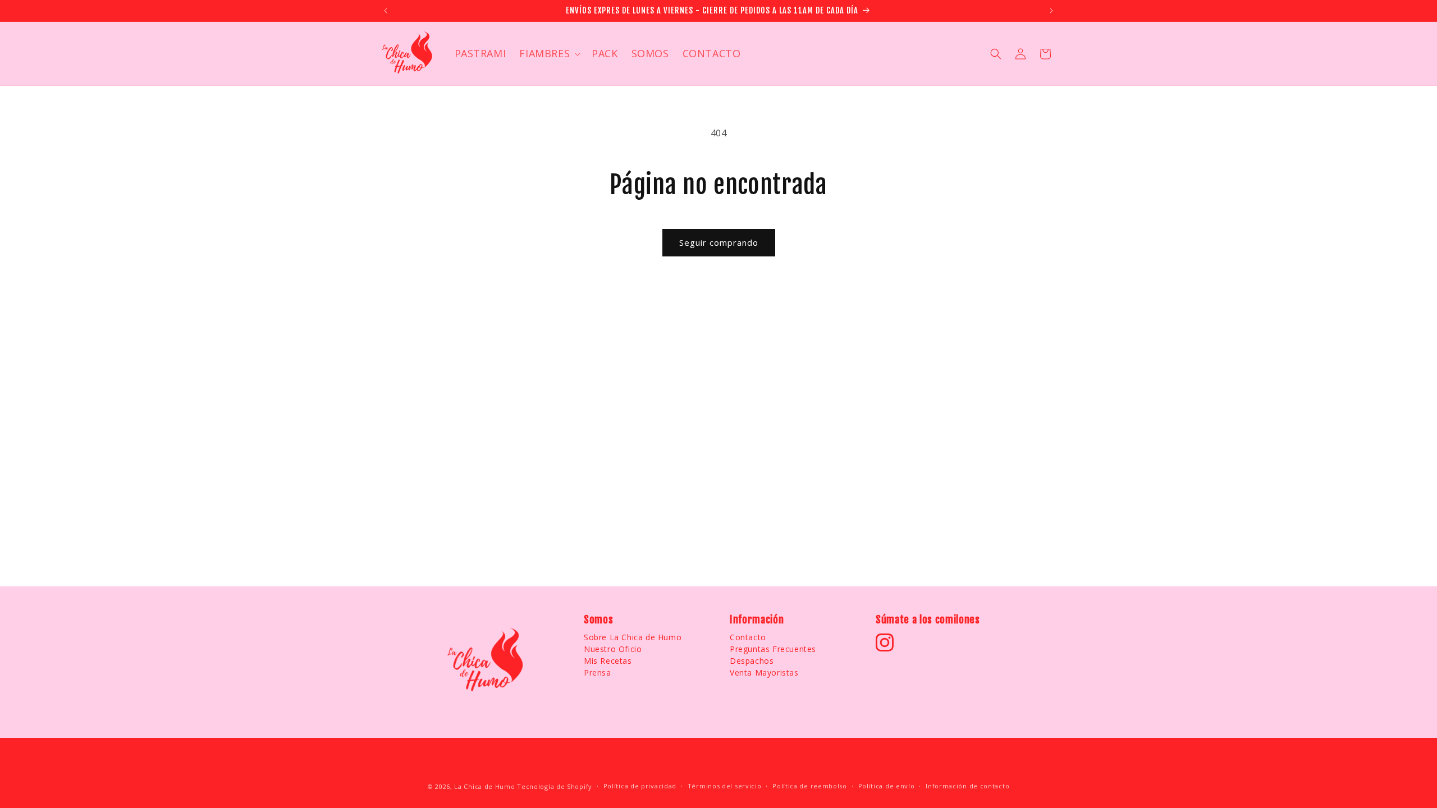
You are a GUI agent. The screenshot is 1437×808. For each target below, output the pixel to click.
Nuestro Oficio (613, 649)
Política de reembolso (809, 786)
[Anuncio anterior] (385, 10)
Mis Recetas (608, 660)
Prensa (597, 672)
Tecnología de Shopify (554, 786)
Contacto (748, 637)
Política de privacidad (639, 786)
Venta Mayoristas (764, 672)
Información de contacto (967, 786)
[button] (548, 53)
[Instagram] (885, 642)
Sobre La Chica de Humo (632, 637)
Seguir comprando (718, 242)
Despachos (752, 660)
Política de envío (886, 786)
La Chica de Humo (484, 786)
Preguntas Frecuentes (773, 649)
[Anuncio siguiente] (1051, 10)
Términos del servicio (725, 786)
